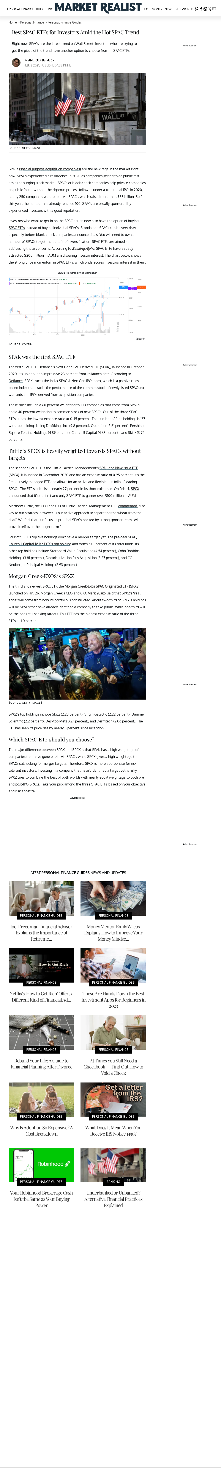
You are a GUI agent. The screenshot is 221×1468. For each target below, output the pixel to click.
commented (127, 506)
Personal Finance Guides (64, 22)
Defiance (16, 381)
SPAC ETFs (17, 228)
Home (13, 22)
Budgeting (44, 9)
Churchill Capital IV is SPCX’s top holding (40, 544)
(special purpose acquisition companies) (50, 169)
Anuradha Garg (41, 60)
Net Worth (184, 9)
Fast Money (153, 9)
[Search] (197, 8)
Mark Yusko (97, 593)
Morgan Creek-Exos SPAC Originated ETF (96, 586)
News (169, 9)
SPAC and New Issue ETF (118, 468)
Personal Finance (19, 9)
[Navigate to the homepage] (98, 8)
